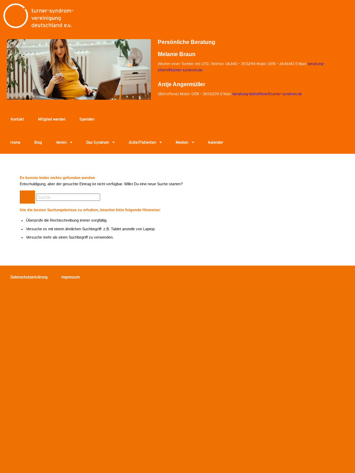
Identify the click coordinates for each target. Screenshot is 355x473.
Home (15, 142)
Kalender (215, 142)
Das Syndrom (97, 142)
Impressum (70, 277)
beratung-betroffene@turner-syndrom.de (267, 94)
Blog (38, 142)
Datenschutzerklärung (28, 277)
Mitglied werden (52, 119)
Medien (182, 142)
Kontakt (17, 119)
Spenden (86, 119)
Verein (61, 142)
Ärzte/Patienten (142, 142)
